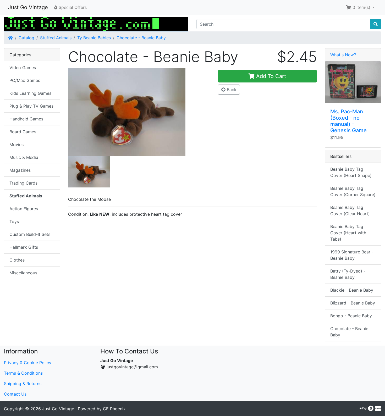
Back (231, 89)
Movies (16, 144)
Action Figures (23, 208)
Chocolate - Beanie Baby (141, 37)
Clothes (17, 260)
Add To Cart (270, 76)
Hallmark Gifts (23, 247)
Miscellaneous (23, 272)
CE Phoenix (114, 408)
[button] (360, 7)
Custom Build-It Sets (29, 234)
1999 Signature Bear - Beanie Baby (351, 255)
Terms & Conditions (23, 373)
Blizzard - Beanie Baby (352, 303)
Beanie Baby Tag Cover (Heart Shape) (351, 172)
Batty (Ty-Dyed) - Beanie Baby (347, 274)
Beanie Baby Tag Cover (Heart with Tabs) (348, 233)
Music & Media (23, 157)
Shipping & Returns (22, 383)
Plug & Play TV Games (31, 106)
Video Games (22, 67)
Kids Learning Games (30, 93)
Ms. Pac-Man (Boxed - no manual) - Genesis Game (348, 121)
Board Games (22, 131)
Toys (14, 221)
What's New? (343, 54)
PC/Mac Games (24, 80)
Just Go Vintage (28, 7)
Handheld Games (26, 118)
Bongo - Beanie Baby (351, 315)
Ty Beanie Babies (94, 37)
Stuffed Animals (56, 37)
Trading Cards (23, 183)
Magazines (20, 170)
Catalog (26, 37)
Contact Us (15, 394)
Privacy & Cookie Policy (27, 362)
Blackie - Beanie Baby (351, 290)
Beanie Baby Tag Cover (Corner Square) (353, 191)
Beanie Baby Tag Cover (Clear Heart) (350, 210)
